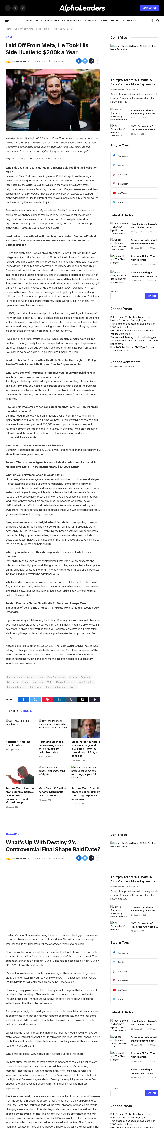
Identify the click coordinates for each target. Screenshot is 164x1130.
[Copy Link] (91, 61)
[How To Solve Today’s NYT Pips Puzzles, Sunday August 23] (119, 228)
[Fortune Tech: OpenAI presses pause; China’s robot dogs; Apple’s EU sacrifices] (85, 775)
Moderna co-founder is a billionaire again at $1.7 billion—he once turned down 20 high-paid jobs (85, 748)
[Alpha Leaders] (82, 8)
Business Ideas (15, 677)
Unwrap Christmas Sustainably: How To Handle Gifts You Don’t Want (144, 111)
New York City (86, 682)
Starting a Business (56, 687)
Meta (49, 682)
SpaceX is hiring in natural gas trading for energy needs (144, 274)
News (39, 20)
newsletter (149, 8)
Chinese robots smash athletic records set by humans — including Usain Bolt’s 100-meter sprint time (144, 242)
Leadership (52, 20)
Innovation (117, 20)
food (41, 677)
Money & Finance (65, 682)
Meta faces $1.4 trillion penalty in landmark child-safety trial (52, 792)
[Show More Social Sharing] (97, 61)
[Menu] (7, 20)
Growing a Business (79, 677)
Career (30, 677)
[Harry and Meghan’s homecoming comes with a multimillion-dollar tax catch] (53, 728)
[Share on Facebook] (79, 61)
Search (114, 291)
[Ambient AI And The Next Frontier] (20, 728)
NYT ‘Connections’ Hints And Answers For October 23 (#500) (144, 128)
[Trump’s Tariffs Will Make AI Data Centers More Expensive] (134, 59)
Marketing (38, 682)
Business (90, 20)
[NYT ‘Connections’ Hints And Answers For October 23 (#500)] (119, 130)
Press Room (22, 61)
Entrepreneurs (71, 20)
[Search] (157, 20)
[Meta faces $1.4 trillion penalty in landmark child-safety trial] (53, 775)
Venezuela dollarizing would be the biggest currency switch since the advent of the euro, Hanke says (134, 340)
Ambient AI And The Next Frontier (18, 743)
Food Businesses (56, 677)
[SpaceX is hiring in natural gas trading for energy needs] (119, 276)
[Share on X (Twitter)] (85, 61)
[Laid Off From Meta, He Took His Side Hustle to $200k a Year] (53, 100)
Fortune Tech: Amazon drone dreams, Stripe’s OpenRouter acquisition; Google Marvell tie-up (20, 795)
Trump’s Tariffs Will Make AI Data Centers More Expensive (132, 82)
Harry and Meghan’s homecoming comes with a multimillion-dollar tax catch (51, 747)
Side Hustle (35, 687)
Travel (73, 687)
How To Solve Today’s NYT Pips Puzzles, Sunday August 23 (144, 225)
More (130, 20)
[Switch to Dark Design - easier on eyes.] (152, 20)
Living (103, 20)
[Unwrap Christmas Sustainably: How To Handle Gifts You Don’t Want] (119, 114)
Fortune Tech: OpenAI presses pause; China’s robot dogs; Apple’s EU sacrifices (85, 793)
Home (28, 20)
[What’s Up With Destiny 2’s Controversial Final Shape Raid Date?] (53, 897)
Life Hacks (12, 682)
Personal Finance (16, 687)
